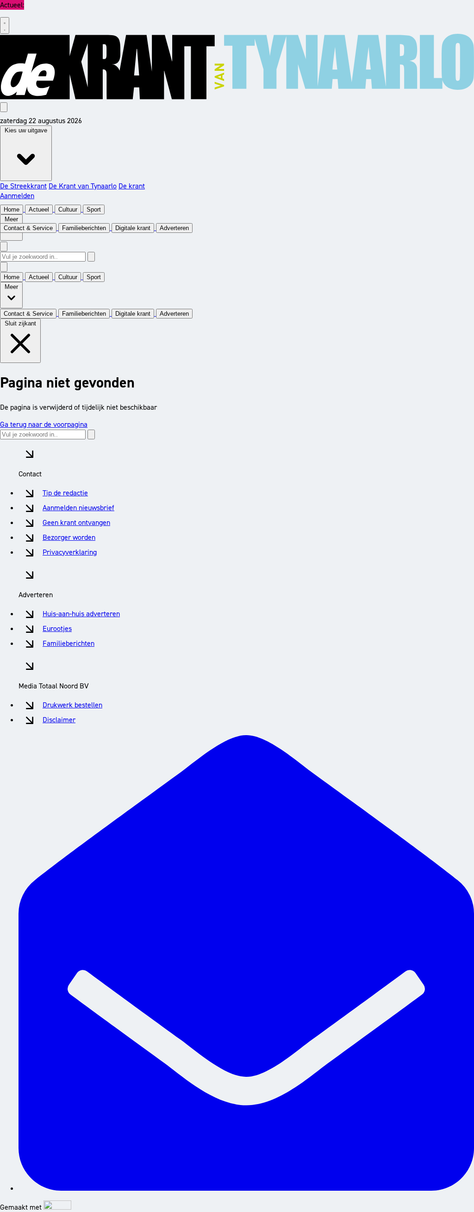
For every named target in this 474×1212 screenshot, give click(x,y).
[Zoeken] (91, 257)
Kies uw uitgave (26, 130)
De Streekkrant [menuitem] (23, 186)
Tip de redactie (65, 493)
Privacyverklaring (70, 552)
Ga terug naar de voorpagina (43, 424)
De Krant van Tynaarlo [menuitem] (83, 186)
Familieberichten (68, 643)
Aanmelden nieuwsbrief (78, 507)
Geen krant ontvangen (76, 522)
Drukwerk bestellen (72, 705)
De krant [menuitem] (131, 186)
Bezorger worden (69, 537)
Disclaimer (59, 720)
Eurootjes (57, 628)
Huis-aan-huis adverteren (81, 613)
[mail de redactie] (246, 1188)
